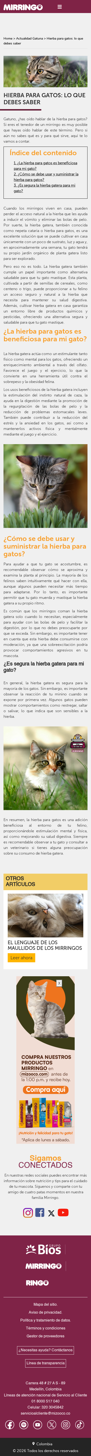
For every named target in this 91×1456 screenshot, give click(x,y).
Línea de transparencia (46, 1363)
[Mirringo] (27, 7)
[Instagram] (28, 1212)
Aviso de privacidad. (45, 1313)
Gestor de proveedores (45, 1336)
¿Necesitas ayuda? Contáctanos (45, 1350)
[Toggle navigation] (59, 7)
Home (8, 38)
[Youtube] (63, 1212)
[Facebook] (40, 1212)
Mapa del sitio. (46, 1305)
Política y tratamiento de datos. (45, 1320)
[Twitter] (51, 1212)
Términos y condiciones (45, 1328)
